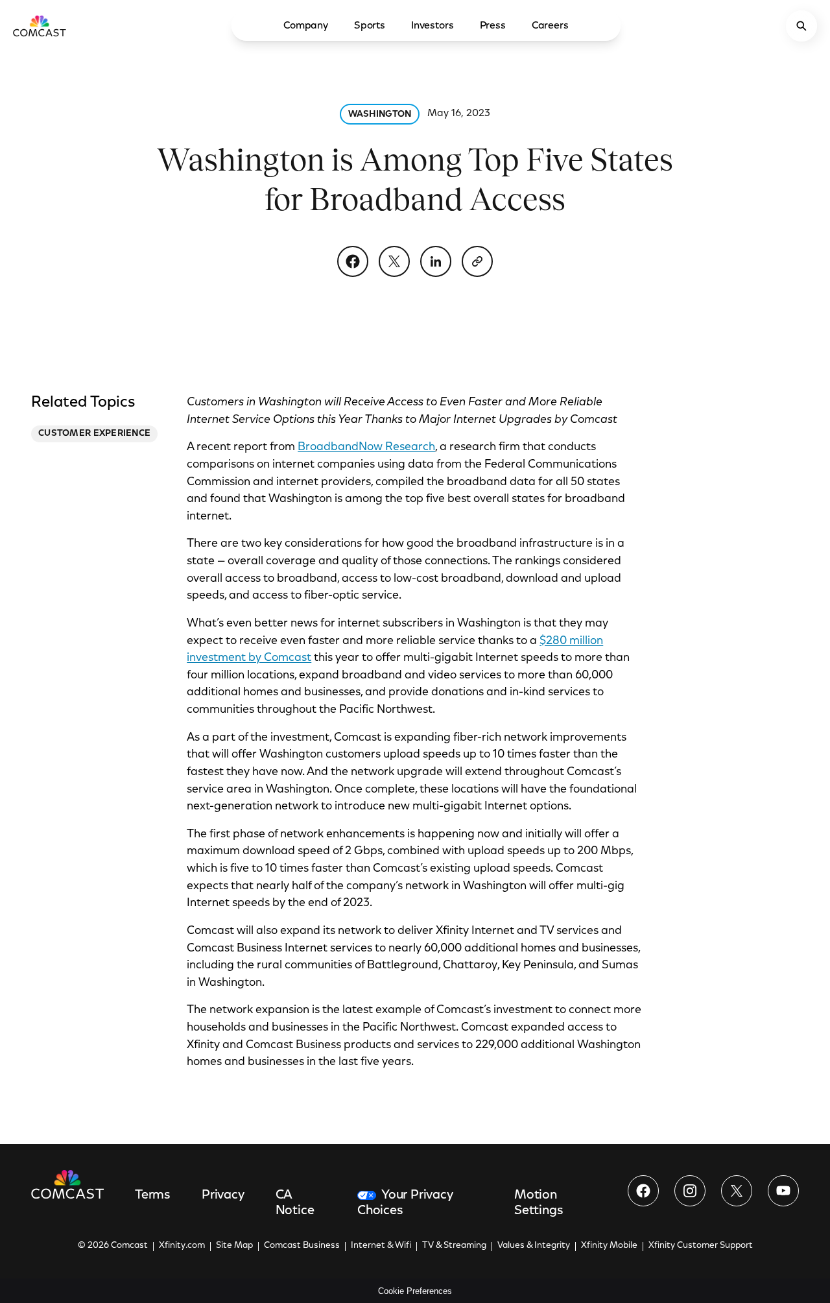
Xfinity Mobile (609, 1245)
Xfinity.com (182, 1245)
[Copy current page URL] (477, 261)
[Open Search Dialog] (801, 26)
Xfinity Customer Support (700, 1245)
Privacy (223, 1195)
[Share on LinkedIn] (435, 261)
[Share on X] (394, 261)
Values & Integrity (533, 1245)
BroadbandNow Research (366, 447)
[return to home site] (39, 26)
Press (493, 26)
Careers (550, 26)
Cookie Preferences (415, 1291)
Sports (369, 26)
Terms (153, 1195)
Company (305, 26)
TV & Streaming (454, 1245)
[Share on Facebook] (352, 261)
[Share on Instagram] (690, 1190)
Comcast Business (302, 1245)
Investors (432, 26)
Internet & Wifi (381, 1245)
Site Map (234, 1245)
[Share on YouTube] (783, 1190)
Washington (380, 114)
